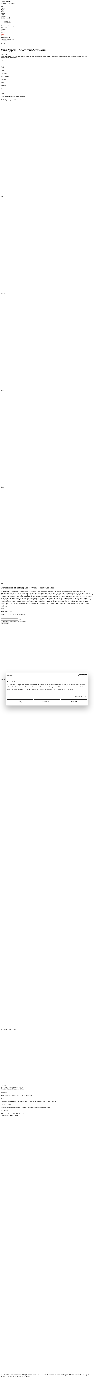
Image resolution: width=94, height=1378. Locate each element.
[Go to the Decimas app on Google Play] (47, 988)
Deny (20, 701)
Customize (46, 701)
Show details (79, 696)
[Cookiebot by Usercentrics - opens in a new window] (79, 675)
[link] (4, 40)
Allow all (74, 701)
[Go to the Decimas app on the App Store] (47, 1015)
